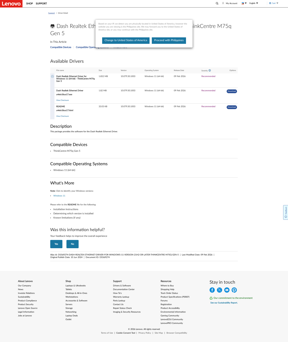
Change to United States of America (126, 40)
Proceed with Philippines (169, 40)
